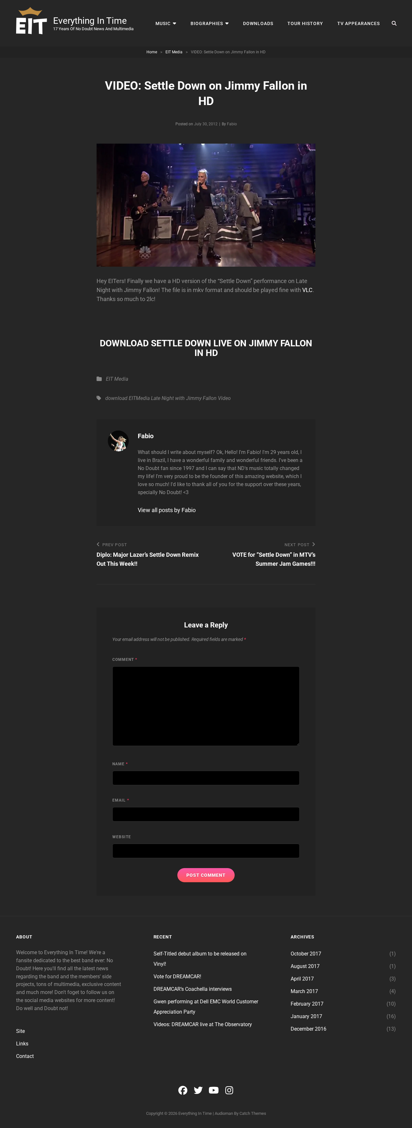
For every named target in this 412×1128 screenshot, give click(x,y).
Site (20, 1031)
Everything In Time (90, 20)
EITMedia (139, 398)
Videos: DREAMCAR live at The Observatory (203, 1024)
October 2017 (306, 954)
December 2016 (308, 1029)
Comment (124, 659)
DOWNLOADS (258, 23)
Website (121, 837)
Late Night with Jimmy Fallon (184, 398)
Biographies (207, 23)
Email (120, 800)
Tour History (305, 23)
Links (22, 1044)
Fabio (232, 124)
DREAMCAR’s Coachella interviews (193, 989)
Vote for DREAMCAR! (177, 976)
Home (151, 52)
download (116, 398)
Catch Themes (252, 1113)
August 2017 (305, 966)
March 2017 (304, 991)
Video (224, 398)
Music (163, 23)
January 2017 (306, 1016)
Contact (25, 1056)
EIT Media (174, 52)
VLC (307, 290)
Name (120, 764)
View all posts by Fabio (167, 510)
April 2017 (302, 979)
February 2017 (307, 1004)
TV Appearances (358, 23)
